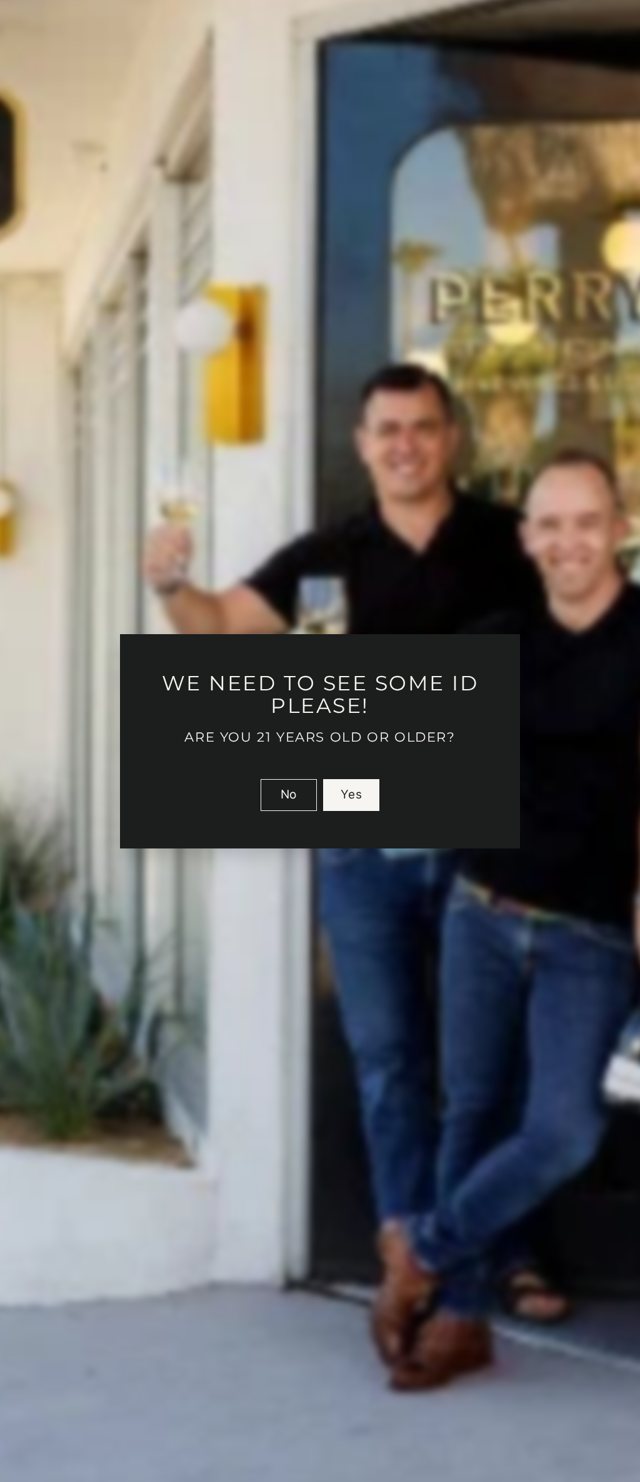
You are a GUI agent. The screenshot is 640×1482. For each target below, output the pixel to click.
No (289, 794)
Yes (351, 794)
